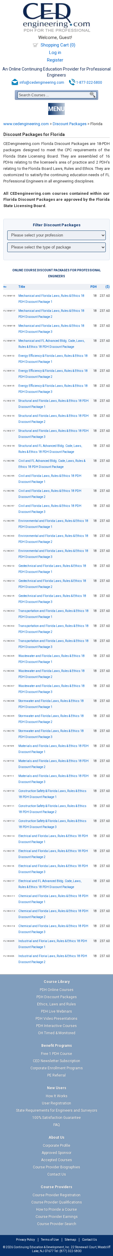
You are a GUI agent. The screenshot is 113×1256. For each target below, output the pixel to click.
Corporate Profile (56, 1145)
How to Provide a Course (56, 1209)
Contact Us (56, 1174)
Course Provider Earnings (57, 1217)
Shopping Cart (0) (58, 45)
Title (21, 286)
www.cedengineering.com (26, 124)
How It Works (56, 1096)
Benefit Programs (56, 1046)
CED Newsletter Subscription (56, 1061)
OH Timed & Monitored (56, 1033)
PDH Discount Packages (56, 997)
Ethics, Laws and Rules (56, 1004)
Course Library (57, 982)
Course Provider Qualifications (56, 1202)
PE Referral (56, 1075)
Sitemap (70, 1239)
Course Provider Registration (56, 1195)
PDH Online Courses (57, 990)
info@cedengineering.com (42, 82)
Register (55, 60)
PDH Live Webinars (56, 1011)
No (5, 286)
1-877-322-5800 (89, 82)
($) (107, 286)
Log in (55, 52)
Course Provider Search (56, 1224)
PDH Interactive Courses (56, 1026)
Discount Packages (69, 124)
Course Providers (56, 1187)
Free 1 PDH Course (56, 1054)
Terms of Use (50, 1239)
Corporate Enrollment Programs (56, 1068)
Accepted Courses (56, 1160)
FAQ (56, 1125)
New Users (56, 1088)
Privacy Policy (25, 1239)
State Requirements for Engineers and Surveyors (56, 1110)
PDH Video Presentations (56, 1019)
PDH (93, 286)
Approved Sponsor (56, 1153)
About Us (56, 1137)
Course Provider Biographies (56, 1167)
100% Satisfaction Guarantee (56, 1118)
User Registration (56, 1103)
